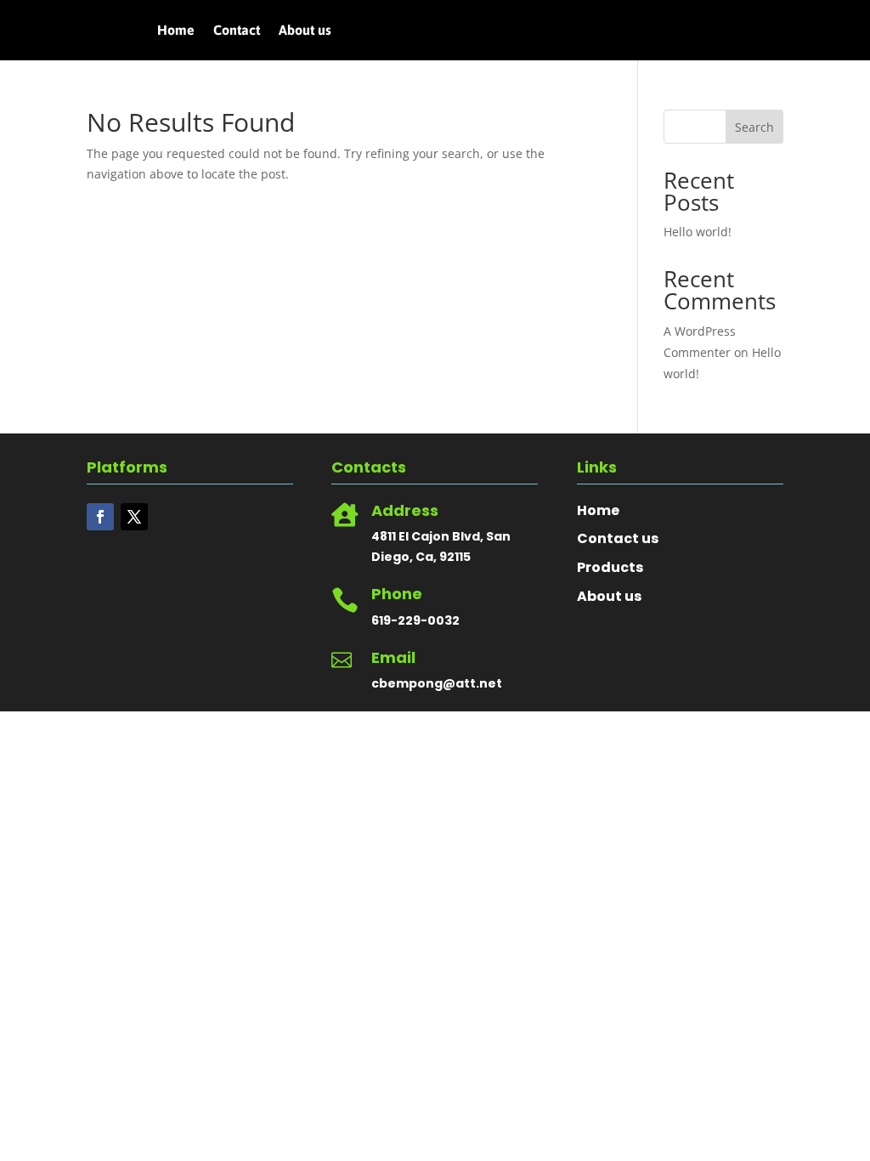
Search (754, 127)
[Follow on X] (134, 516)
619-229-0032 (415, 620)
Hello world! (698, 232)
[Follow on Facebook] (100, 516)
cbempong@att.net (436, 683)
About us (305, 30)
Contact (236, 30)
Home (176, 30)
